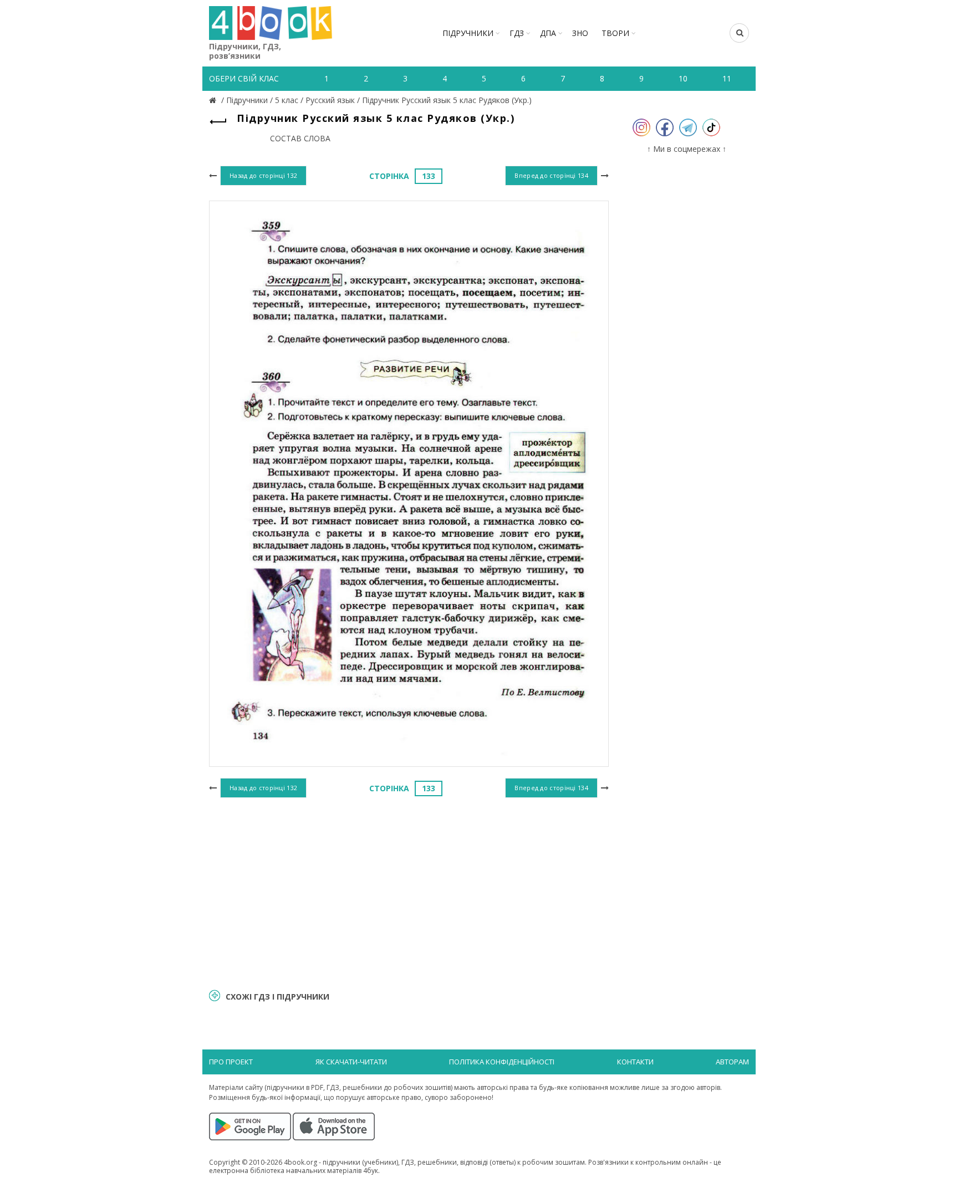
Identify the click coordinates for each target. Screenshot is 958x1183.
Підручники (467, 33)
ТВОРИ (615, 33)
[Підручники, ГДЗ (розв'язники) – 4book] (214, 100)
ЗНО (580, 33)
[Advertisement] (409, 891)
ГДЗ (516, 33)
